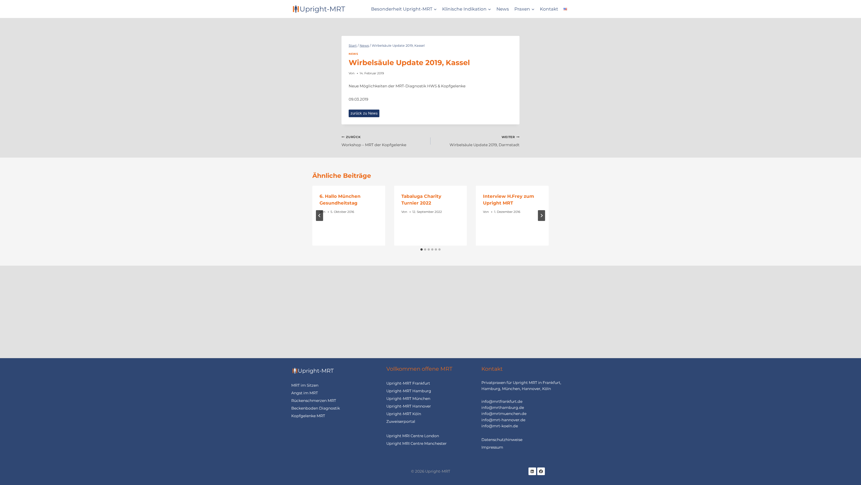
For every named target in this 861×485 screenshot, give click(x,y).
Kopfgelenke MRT (308, 416)
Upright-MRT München (408, 398)
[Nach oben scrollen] (853, 471)
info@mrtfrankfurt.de (501, 401)
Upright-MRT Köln (403, 414)
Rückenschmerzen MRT (313, 400)
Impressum (492, 447)
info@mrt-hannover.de (503, 420)
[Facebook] (541, 471)
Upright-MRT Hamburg (408, 391)
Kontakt (549, 9)
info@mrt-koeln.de (499, 426)
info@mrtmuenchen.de (503, 413)
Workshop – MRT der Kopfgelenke (373, 141)
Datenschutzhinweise (501, 439)
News (502, 9)
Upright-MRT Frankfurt (408, 383)
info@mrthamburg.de (502, 407)
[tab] (421, 249)
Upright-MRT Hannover (408, 406)
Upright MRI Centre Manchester (416, 443)
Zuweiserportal (400, 421)
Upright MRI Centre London (412, 436)
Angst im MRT (304, 393)
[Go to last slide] (319, 215)
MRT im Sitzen (304, 385)
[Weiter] (541, 215)
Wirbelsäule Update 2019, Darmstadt (485, 141)
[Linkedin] (532, 471)
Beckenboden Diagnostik (315, 408)
